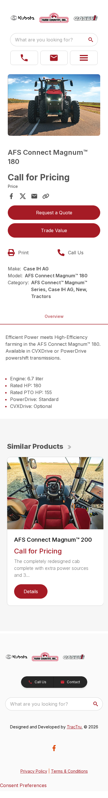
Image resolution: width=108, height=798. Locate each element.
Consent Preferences (23, 785)
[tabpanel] (54, 106)
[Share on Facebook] (11, 196)
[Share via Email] (34, 196)
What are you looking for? (44, 40)
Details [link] (31, 591)
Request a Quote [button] (54, 212)
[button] (24, 58)
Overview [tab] (54, 316)
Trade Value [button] (54, 230)
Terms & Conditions (69, 771)
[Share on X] (22, 196)
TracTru (74, 726)
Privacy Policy (33, 771)
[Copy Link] (45, 196)
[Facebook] (54, 748)
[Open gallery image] (54, 105)
